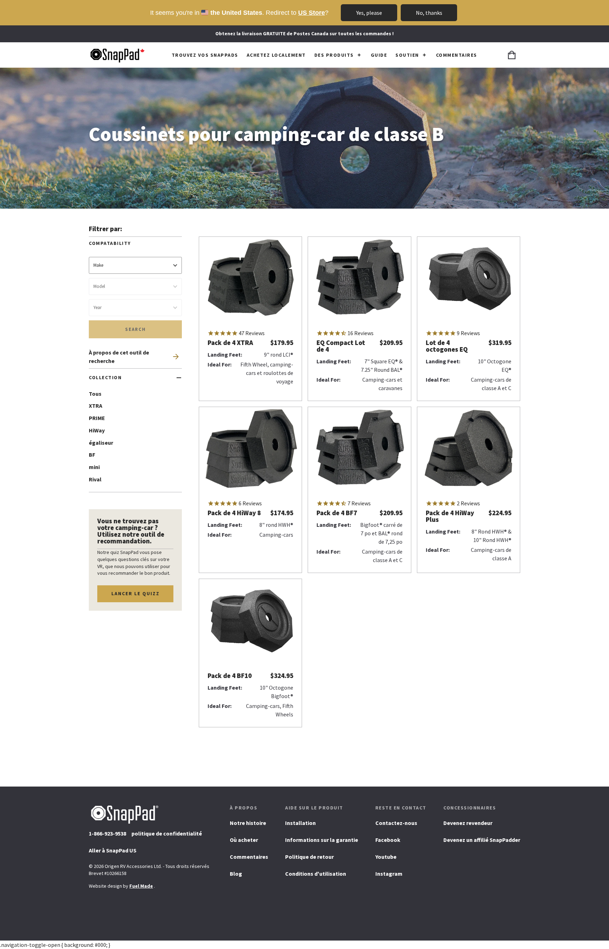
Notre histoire (248, 822)
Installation (300, 822)
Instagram (388, 876)
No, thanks (429, 12)
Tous (95, 393)
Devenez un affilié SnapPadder (481, 839)
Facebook (387, 842)
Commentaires (456, 55)
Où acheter (244, 839)
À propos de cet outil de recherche (119, 356)
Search (135, 329)
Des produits (334, 55)
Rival (95, 479)
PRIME (97, 417)
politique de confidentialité (166, 833)
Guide (379, 55)
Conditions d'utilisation (315, 873)
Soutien (407, 55)
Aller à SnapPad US (112, 853)
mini (94, 466)
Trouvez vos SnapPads (205, 55)
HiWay (97, 430)
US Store (311, 12)
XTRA (95, 405)
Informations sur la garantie (321, 839)
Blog (236, 873)
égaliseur (101, 442)
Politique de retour (309, 856)
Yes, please (369, 12)
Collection (105, 377)
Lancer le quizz (135, 593)
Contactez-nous (396, 822)
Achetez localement (276, 55)
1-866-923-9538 (107, 833)
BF (92, 454)
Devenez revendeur (467, 822)
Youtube (385, 859)
